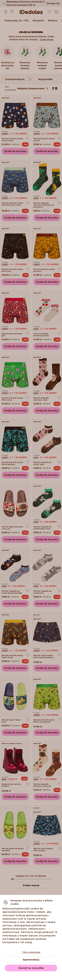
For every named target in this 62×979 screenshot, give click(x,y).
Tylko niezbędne (31, 952)
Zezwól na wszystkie (31, 968)
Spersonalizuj (31, 959)
